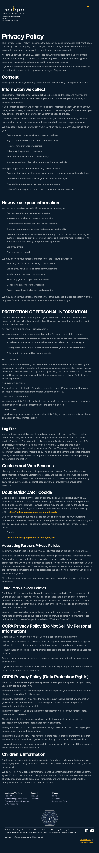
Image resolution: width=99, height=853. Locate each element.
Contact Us (35, 799)
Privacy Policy (85, 840)
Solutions (56, 799)
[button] (88, 8)
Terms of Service (87, 842)
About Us (34, 796)
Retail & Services (11, 796)
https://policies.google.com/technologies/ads (33, 512)
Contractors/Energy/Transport (17, 801)
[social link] (92, 831)
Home (54, 796)
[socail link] (87, 831)
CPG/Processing (11, 804)
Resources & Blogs (59, 801)
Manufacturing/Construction (16, 799)
